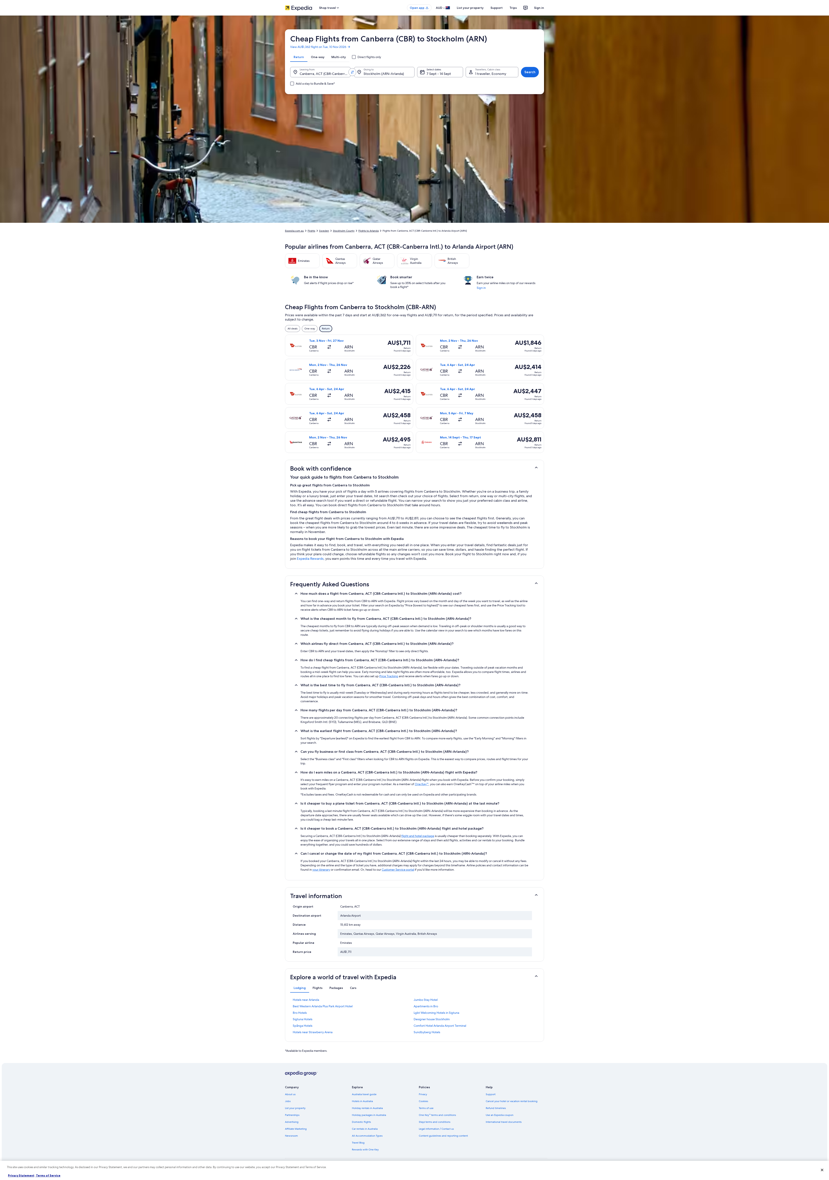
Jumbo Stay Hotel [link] (426, 1000)
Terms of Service (47, 1175)
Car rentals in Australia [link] (365, 1129)
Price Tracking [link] (388, 676)
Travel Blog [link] (358, 1142)
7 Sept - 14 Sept (439, 73)
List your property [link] (295, 1108)
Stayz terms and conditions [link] (434, 1122)
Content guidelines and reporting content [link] (443, 1135)
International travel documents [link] (504, 1122)
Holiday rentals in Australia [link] (367, 1108)
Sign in (539, 8)
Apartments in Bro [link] (426, 1006)
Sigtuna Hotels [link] (302, 1019)
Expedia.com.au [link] (294, 231)
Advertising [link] (291, 1122)
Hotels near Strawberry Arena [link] (312, 1032)
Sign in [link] (481, 288)
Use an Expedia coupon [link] (499, 1115)
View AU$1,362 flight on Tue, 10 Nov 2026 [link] (318, 47)
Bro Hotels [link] (300, 1013)
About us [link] (290, 1094)
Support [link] (490, 1094)
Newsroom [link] (291, 1135)
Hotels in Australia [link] (362, 1101)
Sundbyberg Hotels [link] (427, 1032)
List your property (470, 8)
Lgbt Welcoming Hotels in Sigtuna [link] (436, 1013)
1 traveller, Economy (490, 73)
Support (496, 8)
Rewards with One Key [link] (365, 1149)
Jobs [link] (288, 1101)
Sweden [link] (324, 231)
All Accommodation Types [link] (367, 1135)
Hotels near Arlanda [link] (306, 1000)
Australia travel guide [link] (364, 1094)
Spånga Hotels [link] (302, 1026)
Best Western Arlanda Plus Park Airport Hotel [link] (323, 1006)
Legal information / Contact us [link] (436, 1129)
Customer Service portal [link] (398, 870)
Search (529, 72)
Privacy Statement (21, 1175)
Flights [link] (311, 231)
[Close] (822, 1170)
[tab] (298, 57)
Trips (513, 8)
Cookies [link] (423, 1101)
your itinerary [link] (321, 870)
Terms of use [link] (426, 1108)
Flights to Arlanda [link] (368, 231)
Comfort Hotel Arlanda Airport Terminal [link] (440, 1026)
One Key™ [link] (422, 784)
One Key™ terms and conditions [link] (437, 1115)
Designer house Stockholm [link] (432, 1019)
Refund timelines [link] (496, 1108)
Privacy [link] (423, 1094)
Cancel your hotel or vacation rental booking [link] (511, 1101)
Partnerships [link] (292, 1115)
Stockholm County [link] (343, 231)
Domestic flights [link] (361, 1122)
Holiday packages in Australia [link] (369, 1115)
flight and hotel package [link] (417, 836)
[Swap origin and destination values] (352, 72)
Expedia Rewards (310, 558)
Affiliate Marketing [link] (296, 1129)
